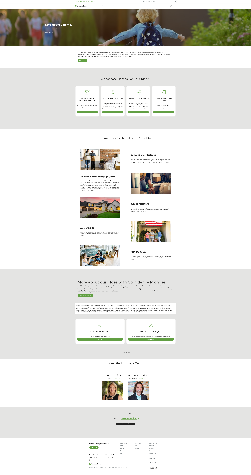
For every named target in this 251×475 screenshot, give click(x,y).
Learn (121, 453)
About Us (151, 445)
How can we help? (125, 414)
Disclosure (125, 467)
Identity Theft (152, 453)
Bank (121, 445)
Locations (152, 448)
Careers (149, 1)
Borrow (122, 448)
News (150, 450)
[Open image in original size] (95, 463)
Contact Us (145, 1)
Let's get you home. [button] (85, 295)
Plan (121, 450)
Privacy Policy (112, 467)
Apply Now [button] (82, 60)
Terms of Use (119, 467)
